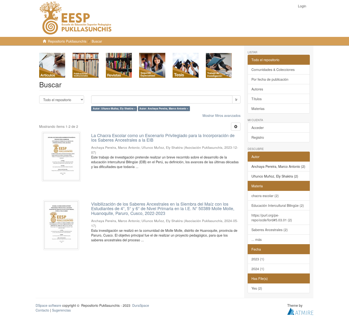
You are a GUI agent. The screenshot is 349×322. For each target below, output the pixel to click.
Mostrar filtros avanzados (222, 115)
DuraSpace (140, 305)
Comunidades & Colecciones (273, 69)
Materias (257, 108)
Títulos (256, 98)
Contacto (42, 310)
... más (256, 239)
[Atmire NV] (300, 310)
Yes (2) (256, 288)
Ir (236, 99)
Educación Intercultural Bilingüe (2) (277, 205)
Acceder (257, 127)
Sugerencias (61, 310)
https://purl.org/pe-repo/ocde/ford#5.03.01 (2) (271, 217)
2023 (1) (257, 259)
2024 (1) (257, 268)
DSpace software (48, 305)
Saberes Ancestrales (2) (269, 229)
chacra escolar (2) (265, 195)
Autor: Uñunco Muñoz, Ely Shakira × (114, 108)
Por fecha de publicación (269, 79)
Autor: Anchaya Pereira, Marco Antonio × (163, 108)
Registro (257, 137)
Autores (257, 89)
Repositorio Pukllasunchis (67, 41)
